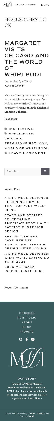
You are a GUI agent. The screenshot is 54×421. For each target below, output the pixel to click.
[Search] (45, 171)
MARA (31, 416)
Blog (27, 327)
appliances (21, 133)
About (27, 322)
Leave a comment (27, 153)
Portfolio (27, 317)
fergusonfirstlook (25, 143)
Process (27, 313)
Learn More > (35, 398)
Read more (10, 119)
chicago (12, 138)
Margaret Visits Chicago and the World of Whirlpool (26, 59)
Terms (32, 413)
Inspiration (21, 128)
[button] (21, 339)
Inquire (27, 331)
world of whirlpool (26, 148)
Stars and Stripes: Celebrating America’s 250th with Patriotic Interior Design (26, 223)
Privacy (40, 413)
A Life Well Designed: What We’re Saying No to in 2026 (27, 257)
